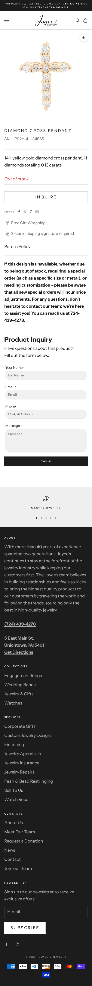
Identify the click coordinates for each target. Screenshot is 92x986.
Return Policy (17, 246)
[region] (46, 503)
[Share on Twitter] (25, 211)
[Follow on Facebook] (6, 944)
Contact (12, 859)
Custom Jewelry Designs (28, 735)
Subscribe (25, 927)
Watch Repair (17, 799)
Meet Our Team (19, 831)
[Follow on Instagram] (17, 944)
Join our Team (18, 868)
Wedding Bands (20, 684)
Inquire (46, 197)
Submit (46, 461)
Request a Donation (23, 841)
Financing (14, 744)
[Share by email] (37, 211)
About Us (13, 822)
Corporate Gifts (19, 726)
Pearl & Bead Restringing (28, 781)
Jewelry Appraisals (22, 753)
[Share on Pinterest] (31, 211)
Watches (13, 703)
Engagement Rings (23, 675)
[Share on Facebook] (19, 211)
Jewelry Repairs (19, 772)
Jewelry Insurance (21, 762)
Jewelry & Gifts (18, 693)
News (9, 850)
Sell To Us (13, 790)
